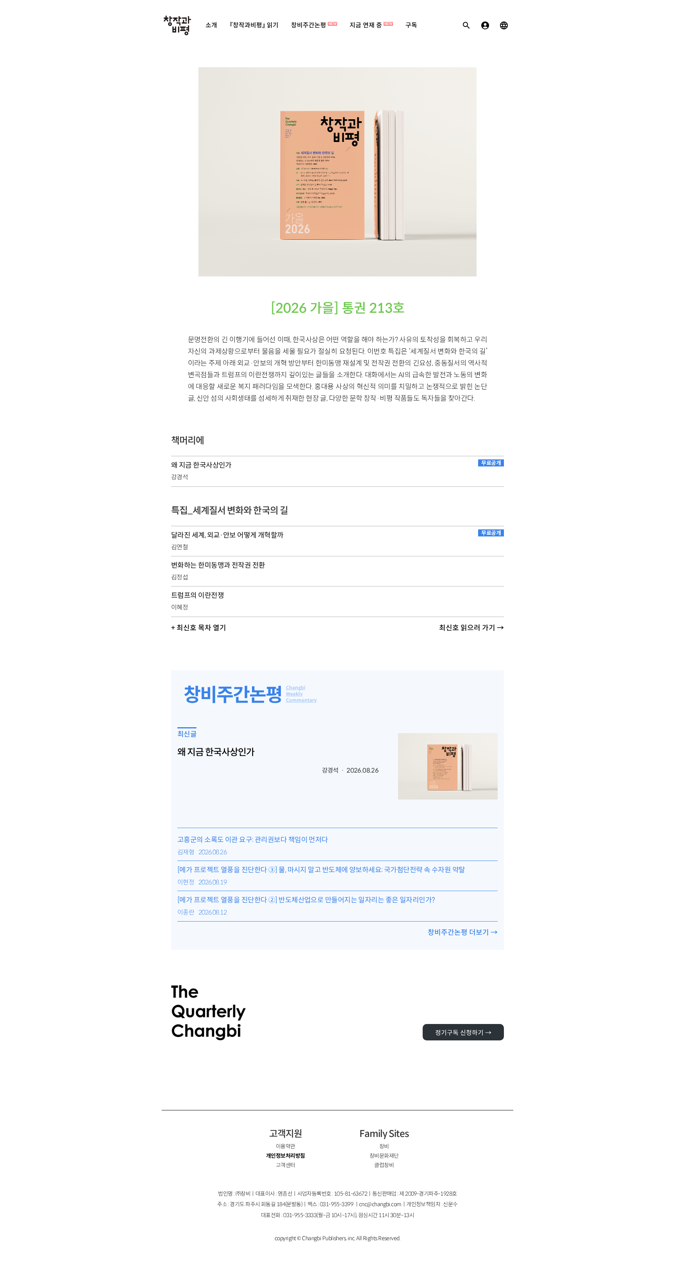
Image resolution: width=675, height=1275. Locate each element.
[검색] (466, 25)
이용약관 (285, 1146)
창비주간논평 (313, 25)
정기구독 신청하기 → (463, 1033)
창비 (384, 1146)
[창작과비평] (177, 25)
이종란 (185, 912)
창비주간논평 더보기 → (463, 932)
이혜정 (179, 607)
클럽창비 (384, 1165)
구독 (411, 25)
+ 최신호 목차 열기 (198, 628)
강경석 (179, 477)
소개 (211, 25)
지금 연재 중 (371, 25)
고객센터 (285, 1165)
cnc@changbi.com (380, 1204)
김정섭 (179, 577)
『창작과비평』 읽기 (254, 25)
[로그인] (485, 25)
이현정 (185, 882)
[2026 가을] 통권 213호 (338, 308)
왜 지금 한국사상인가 (215, 752)
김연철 (179, 547)
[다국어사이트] (504, 25)
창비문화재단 (384, 1155)
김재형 (185, 852)
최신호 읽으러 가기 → (471, 628)
